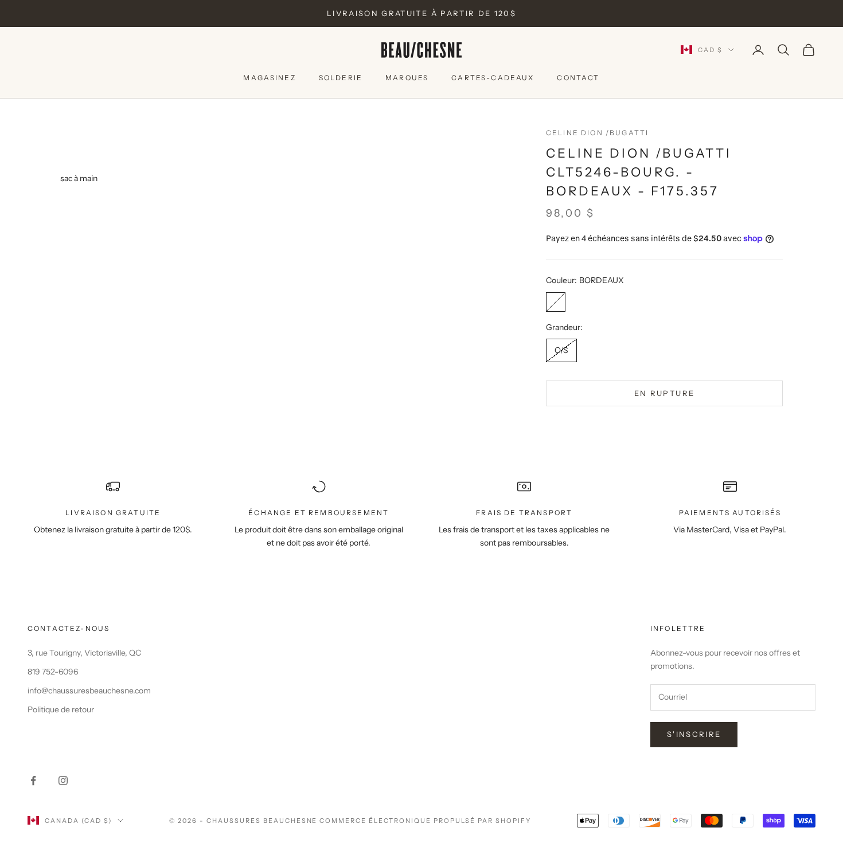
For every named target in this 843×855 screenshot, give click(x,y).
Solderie (340, 77)
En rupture (664, 393)
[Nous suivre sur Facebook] (33, 780)
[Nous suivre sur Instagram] (63, 780)
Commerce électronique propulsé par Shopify (424, 821)
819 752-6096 (53, 671)
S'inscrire (694, 734)
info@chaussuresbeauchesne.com (89, 690)
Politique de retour (61, 709)
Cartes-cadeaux (492, 77)
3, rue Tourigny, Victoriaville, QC (84, 653)
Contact (578, 77)
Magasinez (269, 77)
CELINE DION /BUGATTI (597, 132)
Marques (406, 77)
